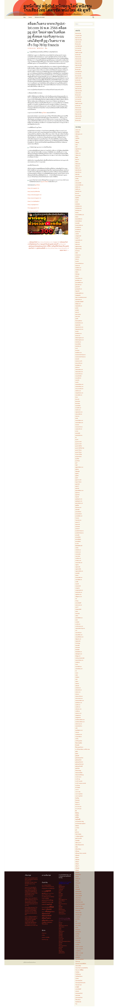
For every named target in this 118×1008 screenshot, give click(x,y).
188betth (77, 142)
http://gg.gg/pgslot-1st (33, 208)
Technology (77, 643)
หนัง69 (76, 927)
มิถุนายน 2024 (78, 88)
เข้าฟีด (43, 935)
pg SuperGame (78, 456)
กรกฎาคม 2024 (78, 86)
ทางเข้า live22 (78, 776)
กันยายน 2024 (78, 82)
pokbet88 (77, 509)
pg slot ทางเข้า (78, 441)
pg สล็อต (77, 458)
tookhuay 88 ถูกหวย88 (79, 658)
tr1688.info (77, 662)
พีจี (76, 810)
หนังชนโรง (77, 929)
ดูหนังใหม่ (77, 768)
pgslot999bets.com (79, 490)
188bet (76, 140)
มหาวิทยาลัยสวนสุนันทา (80, 823)
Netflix (76, 418)
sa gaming (61, 889)
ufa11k (76, 673)
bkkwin (76, 216)
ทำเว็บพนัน (77, 787)
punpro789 (77, 524)
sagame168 (77, 566)
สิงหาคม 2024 (78, 84)
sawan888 (77, 573)
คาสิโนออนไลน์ (78, 740)
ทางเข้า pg (77, 779)
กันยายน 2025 (78, 56)
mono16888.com (78, 395)
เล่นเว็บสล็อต (50, 920)
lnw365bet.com (78, 352)
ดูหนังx (76, 753)
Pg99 (76, 465)
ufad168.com (78, 687)
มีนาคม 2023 (78, 120)
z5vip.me (77, 732)
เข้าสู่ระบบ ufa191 (79, 946)
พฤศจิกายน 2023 (78, 103)
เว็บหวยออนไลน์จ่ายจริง (80, 982)
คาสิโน (76, 738)
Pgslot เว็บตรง (78, 482)
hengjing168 (77, 295)
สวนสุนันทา (77, 917)
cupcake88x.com (78, 240)
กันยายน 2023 (78, 107)
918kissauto (77, 163)
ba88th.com (77, 187)
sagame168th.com (79, 571)
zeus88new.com (78, 734)
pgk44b (76, 475)
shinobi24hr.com (78, 592)
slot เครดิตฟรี (78, 603)
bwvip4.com (77, 231)
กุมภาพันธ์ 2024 (78, 97)
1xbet (76, 144)
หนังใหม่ (77, 936)
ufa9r (76, 679)
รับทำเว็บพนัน (78, 834)
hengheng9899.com (79, 293)
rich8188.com (78, 549)
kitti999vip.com (78, 333)
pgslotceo (77, 492)
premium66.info (78, 513)
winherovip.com (78, 723)
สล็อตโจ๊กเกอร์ (78, 914)
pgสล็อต (77, 505)
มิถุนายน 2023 (78, 114)
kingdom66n (77, 325)
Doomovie (77, 250)
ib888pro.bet (78, 303)
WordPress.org (45, 939)
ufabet (76, 681)
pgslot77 (77, 486)
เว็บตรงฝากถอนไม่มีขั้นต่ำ (80, 963)
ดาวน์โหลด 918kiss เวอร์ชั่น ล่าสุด (82, 749)
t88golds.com (78, 639)
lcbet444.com (78, 342)
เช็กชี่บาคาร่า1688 (79, 953)
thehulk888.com (78, 651)
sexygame (77, 588)
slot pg (76, 600)
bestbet (77, 199)
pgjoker (77, 473)
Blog (24, 17)
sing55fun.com (78, 594)
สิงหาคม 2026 (78, 33)
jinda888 (77, 310)
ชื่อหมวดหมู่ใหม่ (78, 743)
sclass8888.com (78, 579)
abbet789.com (78, 170)
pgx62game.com (78, 499)
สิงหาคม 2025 (78, 58)
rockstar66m (78, 554)
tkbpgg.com (77, 656)
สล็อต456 (77, 859)
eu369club (77, 257)
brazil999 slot (78, 227)
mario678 (77, 380)
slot (76, 598)
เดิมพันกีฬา (77, 957)
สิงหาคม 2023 (78, 109)
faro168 (77, 261)
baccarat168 (77, 195)
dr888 (76, 252)
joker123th (77, 316)
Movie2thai (77, 403)
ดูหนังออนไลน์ (78, 760)
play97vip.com (78, 507)
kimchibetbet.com (79, 322)
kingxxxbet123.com (79, 327)
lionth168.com (78, 346)
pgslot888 (61, 947)
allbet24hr (77, 174)
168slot (76, 136)
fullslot (76, 272)
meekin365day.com (79, 384)
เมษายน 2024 (78, 92)
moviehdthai (77, 405)
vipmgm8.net (78, 715)
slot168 (60, 924)
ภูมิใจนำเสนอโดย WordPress (29, 962)
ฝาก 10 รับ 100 (78, 806)
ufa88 (76, 675)
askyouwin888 (78, 182)
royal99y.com (78, 558)
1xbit (76, 146)
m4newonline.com (79, 369)
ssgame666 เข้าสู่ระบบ (80, 628)
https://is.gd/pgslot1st (33, 204)
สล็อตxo (77, 885)
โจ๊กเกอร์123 (77, 999)
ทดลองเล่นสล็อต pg (79, 774)
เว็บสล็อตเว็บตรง (78, 976)
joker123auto (78, 314)
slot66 (60, 928)
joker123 (77, 312)
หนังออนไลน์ (78, 931)
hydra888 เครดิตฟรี (79, 301)
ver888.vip (77, 711)
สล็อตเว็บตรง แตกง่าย (63, 925)
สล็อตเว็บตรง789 (78, 906)
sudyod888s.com (78, 634)
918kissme (77, 165)
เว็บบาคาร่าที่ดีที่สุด (79, 970)
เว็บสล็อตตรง (49, 922)
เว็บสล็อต (77, 972)
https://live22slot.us (63, 903)
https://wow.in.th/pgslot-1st (34, 198)
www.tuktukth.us (78, 726)
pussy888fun (78, 537)
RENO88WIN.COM (78, 545)
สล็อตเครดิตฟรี (78, 895)
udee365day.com (78, 668)
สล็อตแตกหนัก (78, 912)
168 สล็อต (77, 132)
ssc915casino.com (79, 626)
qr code (77, 543)
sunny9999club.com (79, 636)
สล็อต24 (77, 857)
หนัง (76, 921)
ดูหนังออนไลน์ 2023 (79, 764)
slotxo (76, 611)
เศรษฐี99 (77, 987)
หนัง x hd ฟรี (77, 923)
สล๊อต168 (45, 920)
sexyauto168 (78, 586)
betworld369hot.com (79, 214)
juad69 (76, 318)
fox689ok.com (78, 267)
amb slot (77, 180)
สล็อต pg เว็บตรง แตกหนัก (80, 853)
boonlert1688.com (79, 225)
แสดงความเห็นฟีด (45, 937)
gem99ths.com (78, 280)
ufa (76, 670)
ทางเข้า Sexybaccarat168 (80, 783)
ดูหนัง (76, 751)
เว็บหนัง (77, 978)
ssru (76, 630)
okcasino (77, 424)
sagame (77, 564)
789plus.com (78, 153)
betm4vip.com (78, 210)
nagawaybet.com (78, 412)
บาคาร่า (77, 789)
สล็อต (76, 847)
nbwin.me (77, 416)
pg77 (76, 462)
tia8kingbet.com (78, 653)
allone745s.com (78, 176)
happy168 (77, 291)
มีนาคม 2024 (78, 95)
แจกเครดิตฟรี (78, 989)
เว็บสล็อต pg (78, 974)
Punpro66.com (78, 520)
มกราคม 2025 (78, 73)
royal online (77, 556)
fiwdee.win (77, 265)
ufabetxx (77, 683)
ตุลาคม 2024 (78, 80)
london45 (77, 359)
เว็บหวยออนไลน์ (78, 980)
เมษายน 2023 (78, 118)
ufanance (77, 694)
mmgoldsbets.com (79, 392)
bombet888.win (78, 221)
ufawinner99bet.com (79, 700)
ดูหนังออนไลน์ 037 (79, 762)
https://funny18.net (63, 945)
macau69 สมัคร (78, 375)
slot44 (60, 929)
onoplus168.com (78, 429)
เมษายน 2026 (78, 42)
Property (77, 518)
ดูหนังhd (60, 908)
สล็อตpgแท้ (77, 883)
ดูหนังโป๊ (60, 942)
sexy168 (77, 583)
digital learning (78, 246)
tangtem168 (77, 641)
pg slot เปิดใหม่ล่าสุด (79, 448)
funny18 (77, 276)
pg (46, 48)
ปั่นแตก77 (77, 802)
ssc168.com (77, 624)
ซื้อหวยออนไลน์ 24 (79, 747)
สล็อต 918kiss (78, 849)
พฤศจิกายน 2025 (78, 52)
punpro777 (77, 522)
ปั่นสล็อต (77, 798)
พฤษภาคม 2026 (78, 39)
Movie (76, 397)
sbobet (76, 575)
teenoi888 (77, 645)
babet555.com (78, 191)
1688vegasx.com (78, 134)
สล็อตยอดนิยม (78, 891)
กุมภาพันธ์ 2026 (78, 46)
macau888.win (78, 378)
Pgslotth (77, 496)
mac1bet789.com (78, 373)
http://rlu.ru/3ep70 (33, 211)
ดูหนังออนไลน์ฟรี (79, 766)
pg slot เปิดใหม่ (78, 446)
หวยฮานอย (77, 940)
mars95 (76, 382)
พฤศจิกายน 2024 (78, 78)
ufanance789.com (79, 696)
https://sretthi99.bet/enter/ (81, 297)
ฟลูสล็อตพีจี (77, 819)
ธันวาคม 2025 (78, 50)
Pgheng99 (77, 471)
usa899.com (77, 704)
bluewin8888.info (78, 218)
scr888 (76, 581)
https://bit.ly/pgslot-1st (33, 188)
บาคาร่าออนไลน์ (78, 793)
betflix (76, 202)
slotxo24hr (77, 613)
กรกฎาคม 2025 (78, 61)
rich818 (76, 547)
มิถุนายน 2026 (78, 37)
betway (76, 212)
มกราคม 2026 (78, 48)
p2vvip (76, 431)
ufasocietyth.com (79, 698)
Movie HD (77, 399)
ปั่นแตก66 (77, 800)
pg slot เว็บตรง (44, 181)
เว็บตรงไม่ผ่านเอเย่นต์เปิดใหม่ (81, 967)
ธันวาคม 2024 (78, 75)
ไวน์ (76, 1004)
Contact (30, 17)
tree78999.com (78, 666)
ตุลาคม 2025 (78, 54)
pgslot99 (77, 488)
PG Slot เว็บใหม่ (78, 454)
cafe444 (77, 233)
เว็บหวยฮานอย (78, 984)
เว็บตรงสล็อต (78, 965)
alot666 (76, 178)
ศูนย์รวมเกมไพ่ (78, 838)
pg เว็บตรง (44, 112)
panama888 (77, 433)
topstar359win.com (79, 660)
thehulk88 (77, 649)
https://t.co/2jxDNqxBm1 (33, 201)
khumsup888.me (78, 320)
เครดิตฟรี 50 (78, 950)
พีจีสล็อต (77, 813)
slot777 (76, 607)
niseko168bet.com (79, 420)
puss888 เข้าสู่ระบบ (79, 530)
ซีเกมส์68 (77, 745)
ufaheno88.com (78, 690)
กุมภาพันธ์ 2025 (78, 71)
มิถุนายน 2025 (78, 63)
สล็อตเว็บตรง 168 (79, 902)
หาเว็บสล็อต (77, 942)
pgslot (76, 477)
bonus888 (77, 223)
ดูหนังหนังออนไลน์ (79, 757)
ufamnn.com (77, 692)
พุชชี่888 (77, 815)
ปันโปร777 (77, 804)
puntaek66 (77, 526)
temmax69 (77, 647)
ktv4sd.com (77, 335)
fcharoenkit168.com (79, 263)
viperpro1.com (78, 713)
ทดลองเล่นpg (78, 770)
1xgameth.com (78, 148)
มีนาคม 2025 (78, 69)
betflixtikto (77, 204)
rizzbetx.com (78, 552)
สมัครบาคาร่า (78, 842)
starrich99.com (78, 632)
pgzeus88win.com (79, 503)
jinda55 (76, 308)
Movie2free (77, 401)
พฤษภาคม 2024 (78, 90)
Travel (76, 664)
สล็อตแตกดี (77, 910)
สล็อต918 (77, 872)
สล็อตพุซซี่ (77, 889)
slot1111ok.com (78, 605)
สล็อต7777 (43, 911)
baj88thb (77, 197)
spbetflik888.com (78, 617)
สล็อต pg (77, 851)
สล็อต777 (77, 866)
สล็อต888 (77, 868)
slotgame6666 (78, 609)
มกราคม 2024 (78, 99)
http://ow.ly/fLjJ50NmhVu (34, 191)
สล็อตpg (77, 880)
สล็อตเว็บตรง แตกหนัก (80, 904)
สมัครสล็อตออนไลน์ (79, 844)
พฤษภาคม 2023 (78, 116)
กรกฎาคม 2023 (78, 112)
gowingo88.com (78, 289)
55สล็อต (77, 151)
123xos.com (77, 129)
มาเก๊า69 (77, 827)
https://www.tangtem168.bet (64, 941)
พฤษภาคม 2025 (78, 65)
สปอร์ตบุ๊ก (77, 840)
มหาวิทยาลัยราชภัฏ (79, 821)
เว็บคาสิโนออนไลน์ (79, 959)
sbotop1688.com (78, 577)
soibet (76, 615)
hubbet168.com (78, 299)
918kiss (76, 161)
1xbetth (60, 944)
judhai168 (61, 932)
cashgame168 (78, 235)
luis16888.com (78, 365)
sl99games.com (78, 596)
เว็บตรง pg (77, 961)
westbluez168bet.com (80, 719)
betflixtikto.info (78, 206)
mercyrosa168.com (79, 388)
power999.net (78, 511)
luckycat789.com (78, 363)
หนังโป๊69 (77, 933)
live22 (76, 348)
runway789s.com (78, 562)
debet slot (77, 242)
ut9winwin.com (78, 709)
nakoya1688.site (78, 414)
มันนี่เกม (77, 825)
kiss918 (76, 331)
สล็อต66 (77, 863)
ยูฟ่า (76, 830)
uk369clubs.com (78, 702)
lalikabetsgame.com (79, 337)
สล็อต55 (77, 861)
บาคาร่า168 (77, 791)
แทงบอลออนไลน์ (78, 993)
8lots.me (77, 159)
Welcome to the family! (40, 17)
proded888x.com (78, 516)
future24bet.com (78, 278)
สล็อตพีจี (77, 887)
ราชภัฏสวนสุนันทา (79, 836)
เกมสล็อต (77, 944)
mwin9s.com (77, 409)
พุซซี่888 (77, 817)
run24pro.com (78, 560)
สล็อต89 (77, 870)
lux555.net (77, 367)
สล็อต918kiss (78, 874)
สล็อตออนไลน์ (78, 893)
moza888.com (78, 407)
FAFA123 (77, 259)
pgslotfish (77, 494)
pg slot (76, 439)
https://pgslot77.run (63, 899)
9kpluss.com (78, 168)
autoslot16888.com (79, 185)
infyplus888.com (78, 305)
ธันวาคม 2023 (78, 101)
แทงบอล (77, 991)
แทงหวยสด (77, 995)
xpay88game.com (79, 730)
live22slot (77, 350)
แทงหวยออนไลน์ (78, 997)
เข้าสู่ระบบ (44, 933)
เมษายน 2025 (78, 67)
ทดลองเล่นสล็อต (78, 772)
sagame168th (78, 569)
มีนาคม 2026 (78, 44)
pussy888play (78, 539)
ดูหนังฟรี (77, 755)
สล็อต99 (77, 876)
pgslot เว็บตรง (62, 901)
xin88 (76, 728)
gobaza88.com (78, 284)
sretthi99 (77, 622)
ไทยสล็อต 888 (78, 1001)
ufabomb (77, 685)
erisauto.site (78, 255)
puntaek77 (77, 528)
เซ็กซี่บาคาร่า (78, 955)
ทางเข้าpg (77, 785)
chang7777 (77, 238)
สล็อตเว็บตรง (41, 48)
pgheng (77, 469)
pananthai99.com (78, 435)
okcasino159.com (78, 426)
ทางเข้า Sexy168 (78, 781)
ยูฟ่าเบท (77, 832)
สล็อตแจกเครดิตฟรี (79, 908)
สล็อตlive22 (77, 878)
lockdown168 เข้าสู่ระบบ (80, 354)
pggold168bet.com (79, 467)
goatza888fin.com (79, 282)
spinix (76, 619)
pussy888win (78, 541)
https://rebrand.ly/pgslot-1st (34, 194)
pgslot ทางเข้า (78, 479)
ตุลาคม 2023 (78, 105)
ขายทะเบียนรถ (78, 736)
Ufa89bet (77, 677)
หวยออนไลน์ (78, 938)
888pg (76, 157)
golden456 (77, 286)
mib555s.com (78, 390)
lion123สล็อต (78, 344)
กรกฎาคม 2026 (78, 35)
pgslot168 (77, 484)
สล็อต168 (77, 855)
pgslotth (60, 950)
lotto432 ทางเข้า (78, 361)
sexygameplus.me (79, 590)
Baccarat (77, 193)
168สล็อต (77, 138)
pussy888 (77, 535)
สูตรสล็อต (77, 919)
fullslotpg (77, 274)
